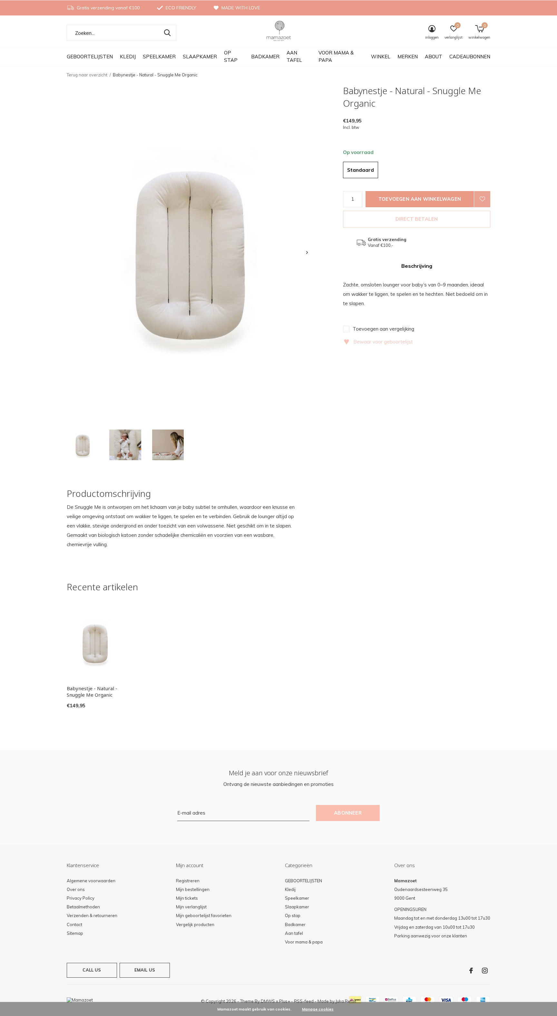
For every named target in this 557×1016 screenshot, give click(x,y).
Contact (74, 924)
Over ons (76, 889)
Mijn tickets (187, 898)
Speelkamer (159, 56)
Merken (407, 56)
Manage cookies (318, 1009)
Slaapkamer (200, 56)
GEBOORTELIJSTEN (90, 56)
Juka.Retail (346, 1001)
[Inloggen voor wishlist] (482, 199)
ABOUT (433, 56)
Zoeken (167, 33)
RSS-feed (304, 1001)
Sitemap (75, 933)
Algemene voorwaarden (91, 880)
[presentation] (307, 252)
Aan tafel (294, 56)
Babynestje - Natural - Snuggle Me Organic (92, 691)
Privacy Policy (80, 898)
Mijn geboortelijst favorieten (203, 915)
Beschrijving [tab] (416, 266)
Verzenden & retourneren (92, 915)
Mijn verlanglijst (191, 906)
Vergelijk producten (195, 924)
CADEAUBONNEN (469, 56)
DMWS (268, 1001)
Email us (144, 969)
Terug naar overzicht (87, 74)
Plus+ (284, 1001)
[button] (82, 445)
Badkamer (265, 56)
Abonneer (348, 813)
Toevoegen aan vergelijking (383, 329)
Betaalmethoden (83, 906)
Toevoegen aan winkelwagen (419, 199)
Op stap (231, 56)
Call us (92, 969)
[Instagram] (485, 970)
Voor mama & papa (336, 56)
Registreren (188, 880)
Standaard (360, 170)
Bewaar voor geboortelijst (378, 342)
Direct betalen (417, 219)
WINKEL (380, 56)
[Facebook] (471, 970)
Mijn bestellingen (193, 889)
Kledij (128, 56)
